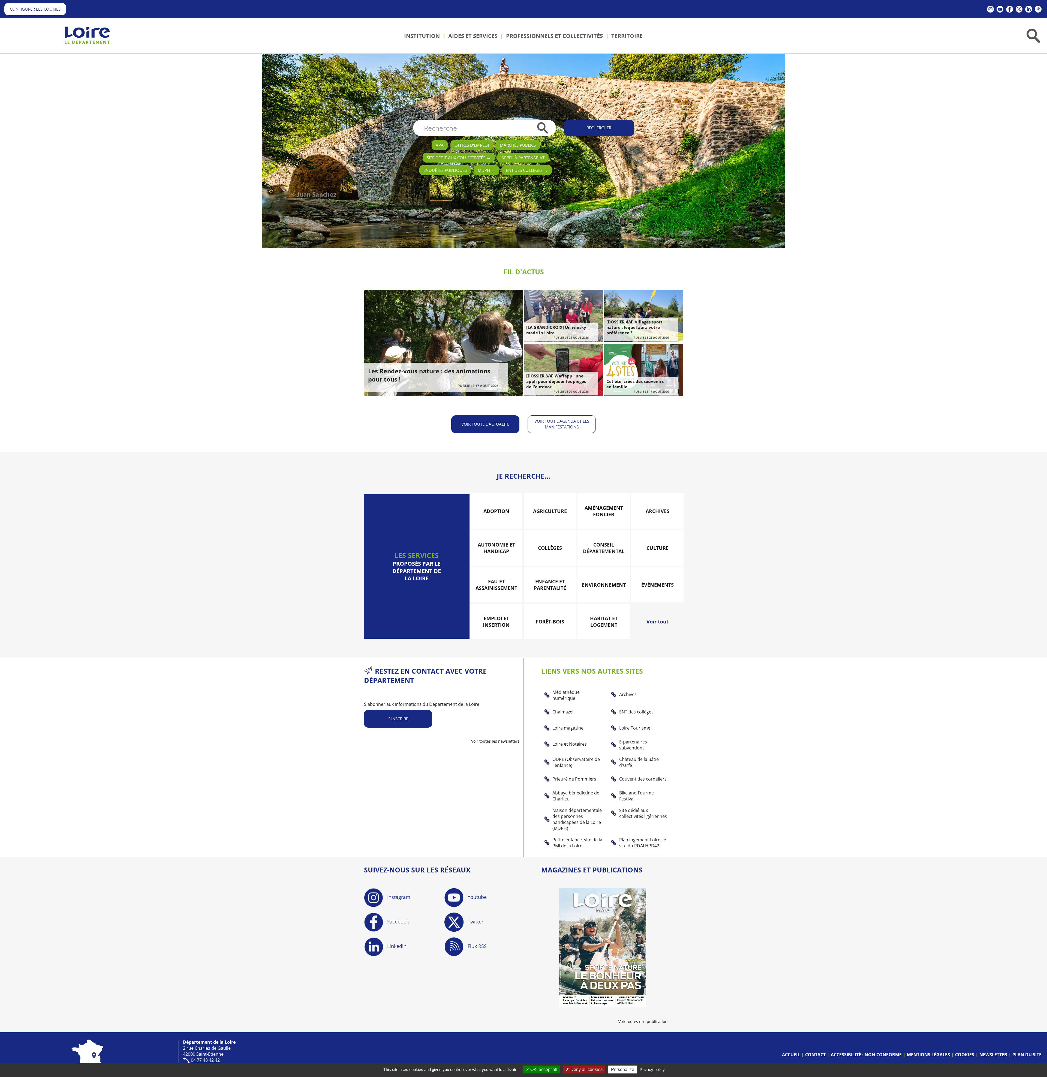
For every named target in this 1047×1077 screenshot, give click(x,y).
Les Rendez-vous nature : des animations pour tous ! (429, 375)
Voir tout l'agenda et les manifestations (561, 424)
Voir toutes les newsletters (495, 741)
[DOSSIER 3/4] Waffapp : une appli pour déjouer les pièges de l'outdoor (556, 381)
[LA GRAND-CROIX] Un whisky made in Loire (556, 330)
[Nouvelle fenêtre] (990, 9)
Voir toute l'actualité (485, 424)
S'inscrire (398, 718)
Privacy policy (652, 1069)
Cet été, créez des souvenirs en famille (635, 384)
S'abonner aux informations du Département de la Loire (421, 704)
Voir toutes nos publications (643, 1021)
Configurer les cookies (35, 9)
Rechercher (598, 127)
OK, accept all (543, 1069)
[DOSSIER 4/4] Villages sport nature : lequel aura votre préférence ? (634, 327)
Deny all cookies (586, 1069)
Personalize (622, 1069)
